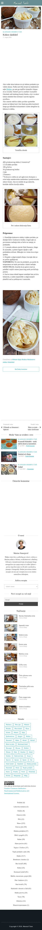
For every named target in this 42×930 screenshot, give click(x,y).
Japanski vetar (24, 625)
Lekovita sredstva (20, 807)
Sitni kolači (19, 884)
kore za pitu (10, 744)
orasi (29, 756)
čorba (8, 775)
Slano (19, 823)
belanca (9, 724)
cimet (8, 732)
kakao (28, 736)
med (31, 752)
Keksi (19, 868)
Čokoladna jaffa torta (26, 686)
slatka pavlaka (32, 764)
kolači (33, 740)
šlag (26, 775)
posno (17, 760)
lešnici (27, 748)
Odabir (19, 811)
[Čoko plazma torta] (10, 678)
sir (31, 760)
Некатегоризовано (20, 905)
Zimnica (19, 901)
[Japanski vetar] (10, 628)
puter (25, 760)
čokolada (32, 772)
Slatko (19, 856)
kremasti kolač (23, 744)
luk (16, 752)
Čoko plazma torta (25, 675)
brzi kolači (18, 728)
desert (15, 359)
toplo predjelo (28, 768)
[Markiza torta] (10, 657)
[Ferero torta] (10, 646)
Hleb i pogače (19, 835)
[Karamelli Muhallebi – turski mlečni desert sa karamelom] (9, 444)
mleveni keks (19, 756)
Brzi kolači (19, 864)
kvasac (18, 748)
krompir (9, 748)
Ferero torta (23, 644)
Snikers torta (23, 635)
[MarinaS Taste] (21, 2)
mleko (9, 756)
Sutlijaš (20, 467)
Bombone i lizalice (19, 859)
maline (23, 752)
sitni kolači (10, 764)
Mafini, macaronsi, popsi (19, 876)
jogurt (20, 736)
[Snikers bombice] (10, 710)
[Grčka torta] (10, 668)
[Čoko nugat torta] (10, 699)
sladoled (11, 362)
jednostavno (10, 736)
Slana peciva (19, 843)
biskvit (27, 724)
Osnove (19, 815)
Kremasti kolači (19, 872)
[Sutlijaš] (9, 469)
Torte (19, 897)
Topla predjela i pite (19, 852)
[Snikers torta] (10, 637)
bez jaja (18, 724)
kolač (25, 740)
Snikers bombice (24, 707)
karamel (9, 740)
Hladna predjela (19, 831)
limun (8, 752)
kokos (25, 359)
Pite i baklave (19, 880)
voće (23, 772)
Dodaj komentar (22, 369)
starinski (9, 768)
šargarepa (17, 775)
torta (8, 772)
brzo (27, 728)
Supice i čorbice (19, 848)
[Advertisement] (21, 61)
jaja (20, 359)
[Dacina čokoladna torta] (10, 618)
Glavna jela (19, 827)
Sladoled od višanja (24, 454)
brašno (9, 728)
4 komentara (30, 469)
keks (17, 740)
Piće (19, 819)
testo (17, 768)
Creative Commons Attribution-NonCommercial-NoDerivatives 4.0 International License (16, 791)
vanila (16, 772)
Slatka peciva (19, 893)
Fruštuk (19, 802)
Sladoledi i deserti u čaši (12, 32)
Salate (19, 839)
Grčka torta (23, 665)
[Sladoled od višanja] (9, 456)
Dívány (9, 89)
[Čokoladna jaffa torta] (10, 689)
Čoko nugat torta (25, 697)
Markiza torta (23, 654)
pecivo (9, 760)
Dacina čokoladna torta (27, 616)
